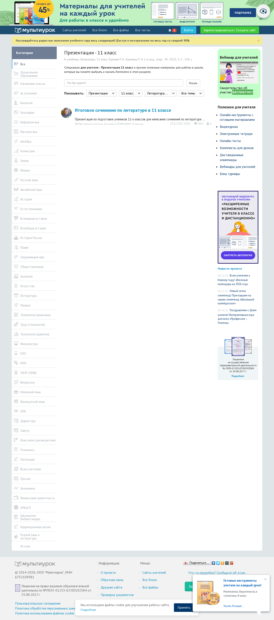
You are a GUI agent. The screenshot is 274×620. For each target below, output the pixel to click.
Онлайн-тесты (230, 141)
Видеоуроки (229, 126)
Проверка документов (117, 595)
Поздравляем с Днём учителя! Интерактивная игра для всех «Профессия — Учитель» (237, 316)
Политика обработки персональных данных (47, 608)
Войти (188, 30)
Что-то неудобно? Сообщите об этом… (217, 573)
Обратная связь (112, 580)
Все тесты (142, 30)
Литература (137, 123)
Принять (183, 607)
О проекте (108, 572)
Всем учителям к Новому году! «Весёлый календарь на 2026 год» (234, 280)
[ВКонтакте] (213, 562)
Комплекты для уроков (237, 148)
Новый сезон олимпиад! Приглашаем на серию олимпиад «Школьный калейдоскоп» (236, 297)
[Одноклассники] (222, 562)
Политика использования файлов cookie (44, 613)
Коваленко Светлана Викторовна (99, 123)
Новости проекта (230, 268)
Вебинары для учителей (237, 166)
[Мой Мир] (227, 562)
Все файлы (121, 30)
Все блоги (99, 30)
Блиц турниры (230, 174)
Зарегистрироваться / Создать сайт (230, 30)
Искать (193, 83)
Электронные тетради (236, 133)
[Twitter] (218, 562)
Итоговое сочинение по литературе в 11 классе (123, 110)
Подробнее (88, 610)
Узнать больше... (233, 606)
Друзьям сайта (111, 587)
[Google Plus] (231, 562)
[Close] (265, 579)
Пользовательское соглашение (38, 603)
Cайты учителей (74, 30)
